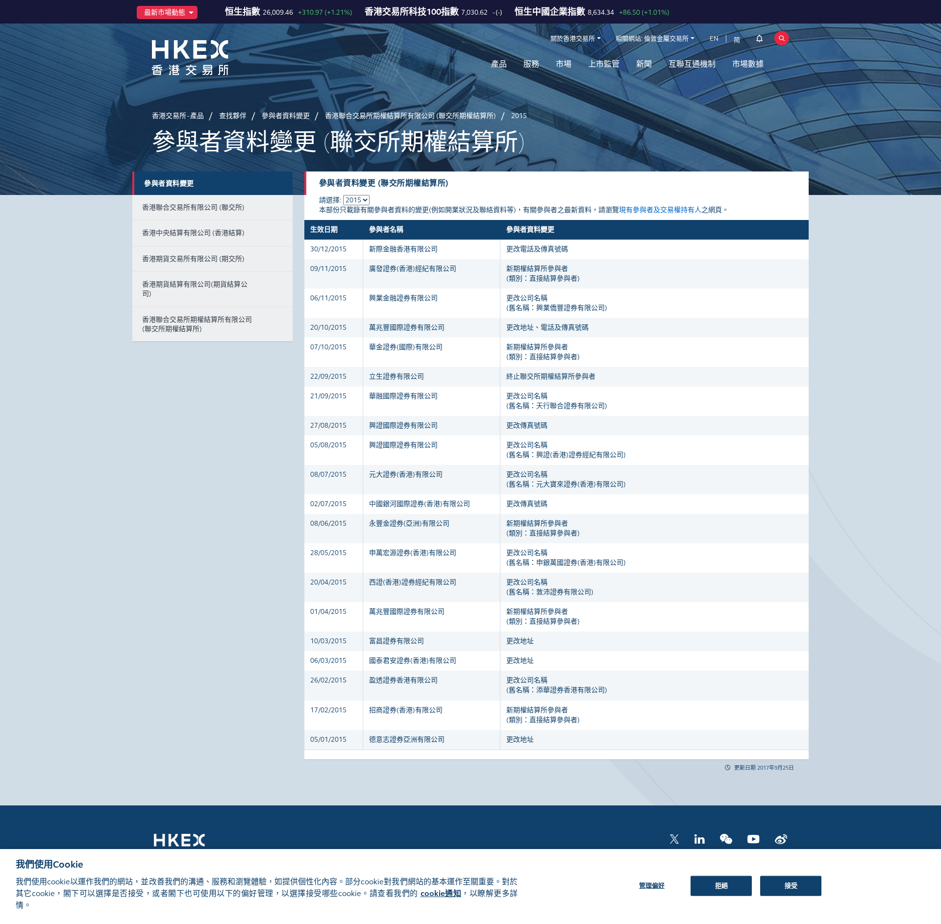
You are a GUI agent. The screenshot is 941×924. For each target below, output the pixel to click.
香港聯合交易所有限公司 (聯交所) (193, 207)
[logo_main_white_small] (192, 844)
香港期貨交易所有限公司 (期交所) (193, 259)
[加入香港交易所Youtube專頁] (753, 838)
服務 (531, 64)
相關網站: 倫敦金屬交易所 (652, 39)
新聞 (644, 64)
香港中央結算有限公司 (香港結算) (193, 233)
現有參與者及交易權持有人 (660, 210)
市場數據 (748, 64)
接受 (791, 885)
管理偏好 (652, 885)
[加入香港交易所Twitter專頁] (674, 838)
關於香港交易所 (572, 39)
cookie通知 (441, 893)
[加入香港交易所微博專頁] (781, 838)
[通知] (759, 40)
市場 (563, 64)
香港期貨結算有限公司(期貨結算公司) (195, 289)
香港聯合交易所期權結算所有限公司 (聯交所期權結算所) (197, 324)
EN (714, 39)
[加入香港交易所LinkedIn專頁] (699, 838)
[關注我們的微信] (726, 838)
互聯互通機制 (692, 64)
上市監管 (603, 64)
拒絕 (721, 885)
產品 (499, 64)
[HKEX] (215, 57)
